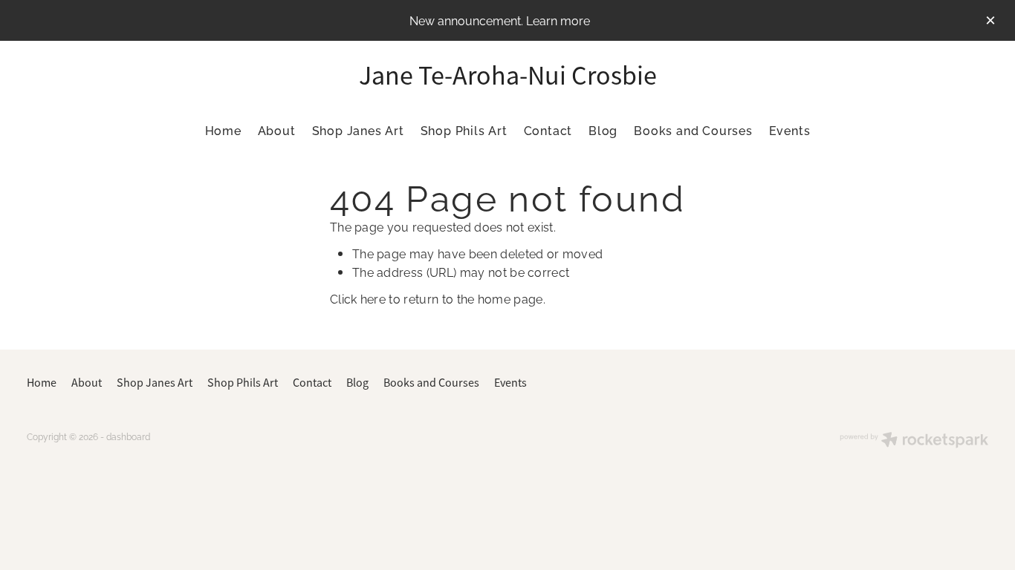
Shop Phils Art (464, 130)
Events (790, 130)
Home (223, 130)
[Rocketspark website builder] (914, 441)
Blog (602, 130)
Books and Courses (693, 130)
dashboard (128, 436)
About (277, 130)
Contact (548, 130)
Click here (358, 298)
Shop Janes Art (358, 130)
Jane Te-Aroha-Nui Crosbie (508, 76)
